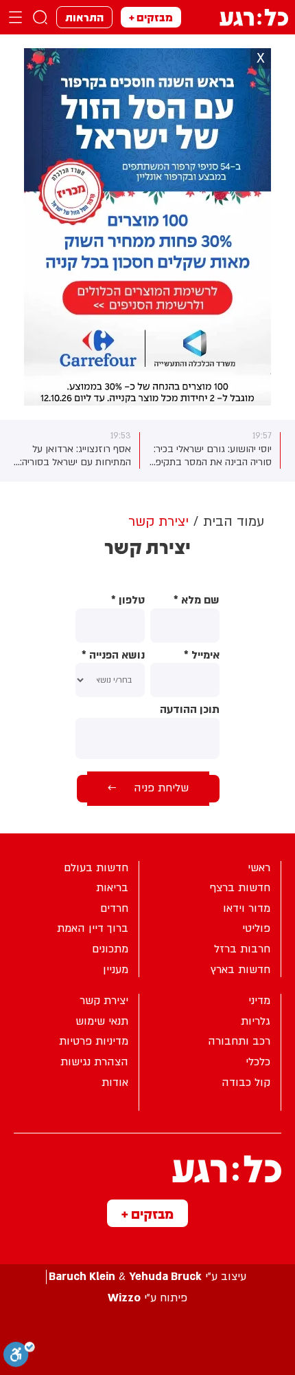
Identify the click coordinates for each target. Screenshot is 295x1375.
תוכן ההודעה (190, 710)
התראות (84, 17)
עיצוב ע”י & (147, 1277)
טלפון (128, 600)
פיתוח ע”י (147, 1298)
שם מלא (197, 600)
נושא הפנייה (113, 655)
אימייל (202, 655)
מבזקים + (151, 17)
